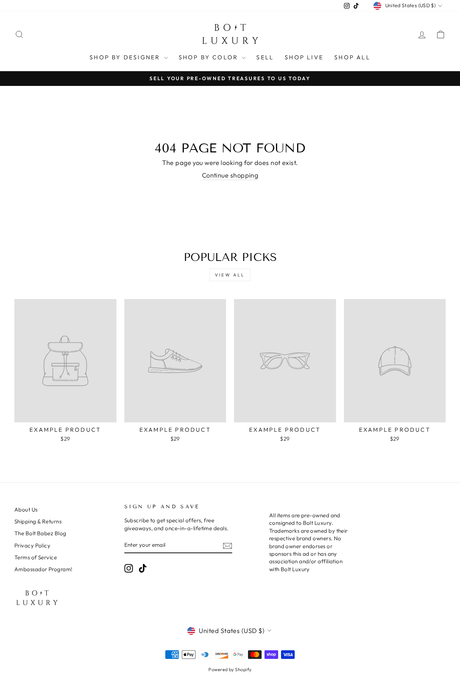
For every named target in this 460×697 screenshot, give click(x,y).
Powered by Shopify (229, 669)
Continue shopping (230, 175)
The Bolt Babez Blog (40, 533)
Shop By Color (209, 57)
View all (230, 275)
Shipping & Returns (37, 521)
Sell (265, 57)
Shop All (352, 57)
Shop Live (304, 57)
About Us (26, 509)
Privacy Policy (32, 545)
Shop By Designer (125, 57)
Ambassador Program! (43, 569)
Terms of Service (35, 557)
